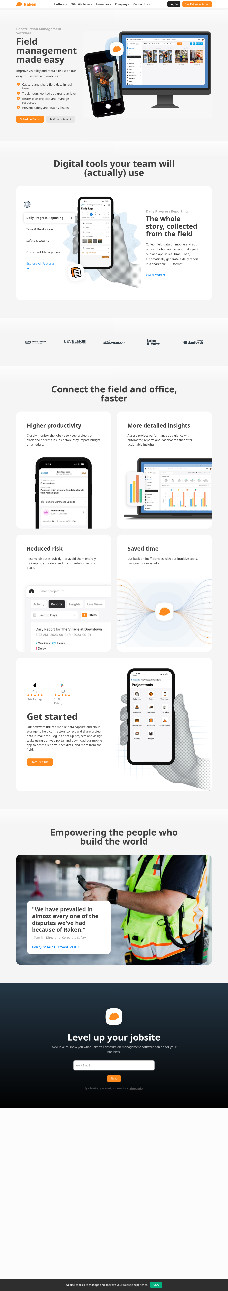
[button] (49, 218)
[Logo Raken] (26, 4)
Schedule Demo (30, 119)
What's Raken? (61, 119)
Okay (156, 1284)
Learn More (154, 278)
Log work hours (157, 248)
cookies (80, 1285)
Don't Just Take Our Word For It (54, 947)
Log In (174, 4)
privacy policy (136, 1088)
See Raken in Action (197, 4)
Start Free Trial (40, 762)
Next (114, 1078)
